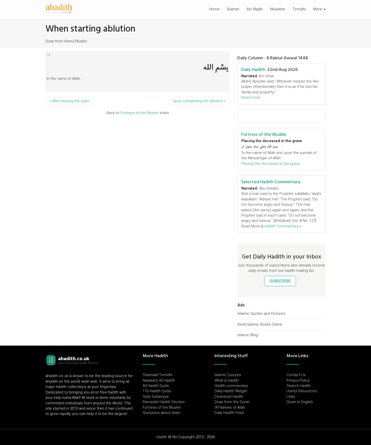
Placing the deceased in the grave (270, 163)
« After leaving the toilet (69, 101)
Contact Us (296, 375)
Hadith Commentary (281, 226)
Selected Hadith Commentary (270, 182)
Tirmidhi (299, 9)
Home (214, 9)
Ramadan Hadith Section (164, 402)
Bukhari (233, 9)
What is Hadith (227, 380)
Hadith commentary (231, 385)
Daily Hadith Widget (231, 391)
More (318, 9)
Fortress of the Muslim (139, 113)
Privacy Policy (298, 380)
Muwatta (277, 9)
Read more (250, 97)
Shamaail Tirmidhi (157, 375)
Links (290, 396)
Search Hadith (298, 385)
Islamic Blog (247, 335)
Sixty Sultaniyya (156, 396)
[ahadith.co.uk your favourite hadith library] (51, 360)
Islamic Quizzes (228, 375)
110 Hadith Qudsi (157, 391)
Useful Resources (301, 391)
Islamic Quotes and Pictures (261, 313)
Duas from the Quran (232, 402)
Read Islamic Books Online (259, 324)
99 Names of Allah (230, 407)
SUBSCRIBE (280, 281)
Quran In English (299, 402)
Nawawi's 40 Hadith (159, 380)
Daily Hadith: (253, 69)
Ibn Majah (255, 9)
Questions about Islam (161, 412)
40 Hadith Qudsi (156, 385)
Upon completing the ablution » (199, 101)
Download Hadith (229, 396)
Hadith (161, 437)
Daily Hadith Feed (229, 412)
